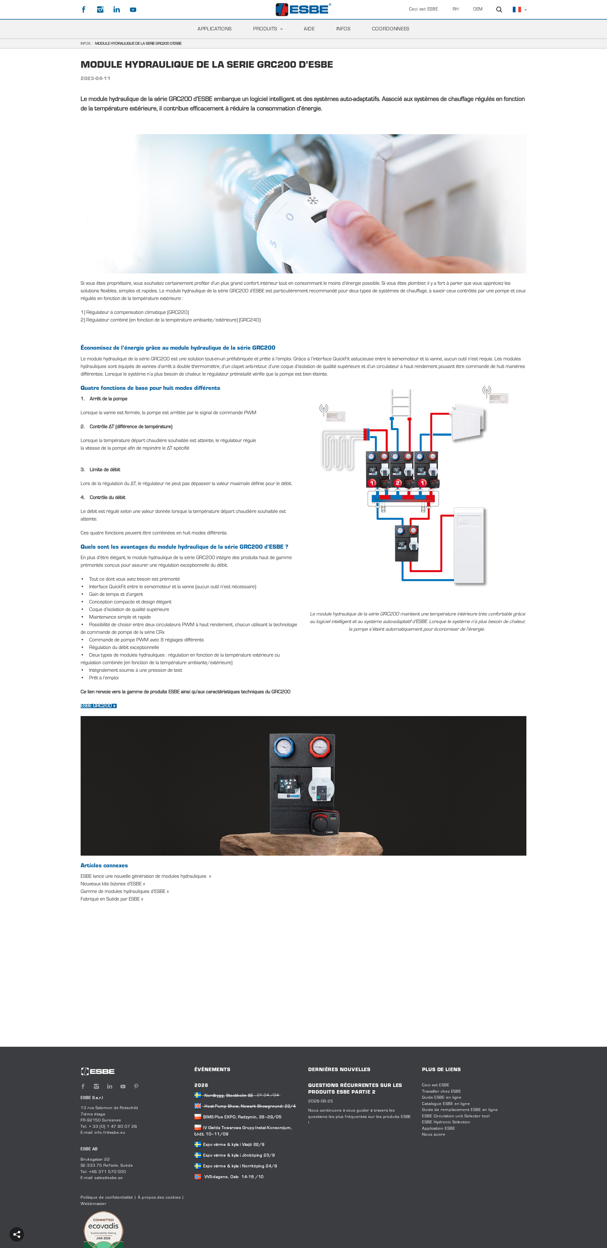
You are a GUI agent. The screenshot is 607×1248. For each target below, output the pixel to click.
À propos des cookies (159, 1198)
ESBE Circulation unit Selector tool (456, 1116)
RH (456, 9)
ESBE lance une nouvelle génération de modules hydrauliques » (146, 876)
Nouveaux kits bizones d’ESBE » (113, 884)
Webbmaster (94, 1204)
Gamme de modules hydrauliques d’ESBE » (125, 891)
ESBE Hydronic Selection (446, 1122)
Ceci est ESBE (423, 9)
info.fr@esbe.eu (110, 1133)
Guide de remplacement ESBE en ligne (460, 1110)
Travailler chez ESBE (441, 1092)
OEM (478, 9)
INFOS (343, 29)
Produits (265, 29)
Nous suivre (433, 1135)
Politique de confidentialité (107, 1198)
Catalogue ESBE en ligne (446, 1104)
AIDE (309, 29)
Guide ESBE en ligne (442, 1098)
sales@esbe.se (109, 1178)
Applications (215, 29)
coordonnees (390, 29)
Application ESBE (438, 1129)
